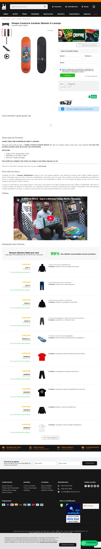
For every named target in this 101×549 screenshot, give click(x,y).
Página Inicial (6, 19)
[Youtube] (92, 487)
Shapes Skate (26, 19)
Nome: (62, 56)
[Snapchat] (98, 487)
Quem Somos (7, 486)
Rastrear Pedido (47, 490)
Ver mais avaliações (50, 438)
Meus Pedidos (46, 486)
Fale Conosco (7, 492)
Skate (13, 19)
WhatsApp (42, 166)
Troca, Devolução (30, 488)
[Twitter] (95, 487)
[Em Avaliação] (73, 513)
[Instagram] (89, 487)
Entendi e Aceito (68, 545)
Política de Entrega (9, 490)
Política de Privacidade (48, 542)
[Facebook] (86, 487)
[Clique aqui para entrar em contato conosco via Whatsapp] (89, 543)
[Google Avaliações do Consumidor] (91, 506)
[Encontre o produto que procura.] (45, 6)
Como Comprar (29, 486)
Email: (62, 62)
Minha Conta (46, 488)
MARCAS (87, 14)
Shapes (19, 19)
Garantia (27, 490)
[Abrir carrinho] (95, 6)
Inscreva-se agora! (11, 462)
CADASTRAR (90, 463)
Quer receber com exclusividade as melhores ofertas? (17, 464)
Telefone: (88, 56)
